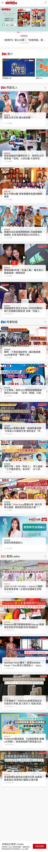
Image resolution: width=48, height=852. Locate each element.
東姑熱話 (7, 115)
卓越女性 (7, 660)
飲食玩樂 (7, 622)
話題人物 (7, 191)
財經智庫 (7, 540)
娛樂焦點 (7, 153)
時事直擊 (7, 349)
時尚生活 (7, 584)
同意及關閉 (39, 846)
